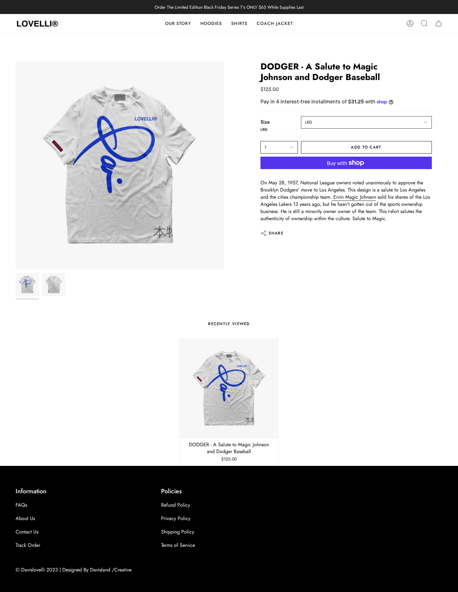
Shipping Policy (177, 531)
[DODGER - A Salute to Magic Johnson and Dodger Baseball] (229, 388)
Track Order (28, 545)
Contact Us (27, 531)
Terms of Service (178, 545)
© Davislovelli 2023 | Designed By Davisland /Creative (73, 569)
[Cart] (439, 23)
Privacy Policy (175, 518)
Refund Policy (175, 505)
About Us (25, 518)
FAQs (21, 505)
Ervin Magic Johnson (354, 197)
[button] (239, 23)
